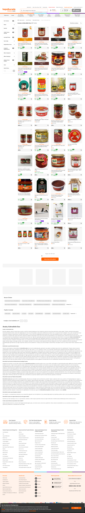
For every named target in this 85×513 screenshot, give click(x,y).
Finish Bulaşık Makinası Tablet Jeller (57, 452)
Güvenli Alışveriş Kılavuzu (7, 490)
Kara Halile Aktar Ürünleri (39, 437)
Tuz (3, 434)
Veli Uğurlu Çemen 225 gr (72, 144)
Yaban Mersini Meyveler (39, 433)
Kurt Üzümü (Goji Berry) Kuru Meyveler (58, 453)
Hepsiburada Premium (68, 7)
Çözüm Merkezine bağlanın (75, 478)
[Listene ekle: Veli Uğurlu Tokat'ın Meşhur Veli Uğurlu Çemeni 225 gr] (48, 105)
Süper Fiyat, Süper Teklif (37, 7)
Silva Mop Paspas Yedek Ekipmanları (57, 440)
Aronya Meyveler (38, 461)
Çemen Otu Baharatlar (39, 452)
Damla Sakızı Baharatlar (39, 446)
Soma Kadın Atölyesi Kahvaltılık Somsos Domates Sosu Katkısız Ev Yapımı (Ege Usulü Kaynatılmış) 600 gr (75, 194)
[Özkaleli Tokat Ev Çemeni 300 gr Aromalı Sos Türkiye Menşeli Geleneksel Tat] (58, 185)
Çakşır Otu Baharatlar (38, 448)
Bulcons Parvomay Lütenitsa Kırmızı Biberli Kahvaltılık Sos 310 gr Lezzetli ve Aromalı (41, 95)
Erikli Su (20, 432)
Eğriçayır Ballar (21, 456)
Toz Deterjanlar (5, 432)
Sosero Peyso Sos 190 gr (22, 219)
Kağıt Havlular (5, 452)
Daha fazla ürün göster (50, 259)
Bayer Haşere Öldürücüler (23, 465)
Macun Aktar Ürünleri (55, 455)
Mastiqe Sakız (53, 466)
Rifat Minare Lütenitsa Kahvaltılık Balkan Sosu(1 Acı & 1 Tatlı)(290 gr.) (24, 170)
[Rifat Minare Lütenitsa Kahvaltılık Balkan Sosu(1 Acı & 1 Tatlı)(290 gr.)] (25, 161)
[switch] (13, 21)
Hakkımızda (5, 477)
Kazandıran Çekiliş (70, 448)
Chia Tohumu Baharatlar (39, 439)
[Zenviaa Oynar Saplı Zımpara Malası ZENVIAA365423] (41, 210)
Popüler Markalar (70, 437)
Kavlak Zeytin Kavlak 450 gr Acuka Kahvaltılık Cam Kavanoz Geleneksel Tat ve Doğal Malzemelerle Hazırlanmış (41, 44)
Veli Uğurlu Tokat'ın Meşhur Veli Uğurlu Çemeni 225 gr (41, 120)
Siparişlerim (29, 7)
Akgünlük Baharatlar (38, 466)
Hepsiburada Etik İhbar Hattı (75, 490)
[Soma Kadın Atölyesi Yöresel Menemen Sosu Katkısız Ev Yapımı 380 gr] (75, 85)
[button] (25, 48)
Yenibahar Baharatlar (38, 450)
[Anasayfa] (18, 20)
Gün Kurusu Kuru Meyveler (56, 465)
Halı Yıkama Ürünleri (6, 465)
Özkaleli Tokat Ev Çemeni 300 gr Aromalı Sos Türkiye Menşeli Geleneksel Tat (57, 196)
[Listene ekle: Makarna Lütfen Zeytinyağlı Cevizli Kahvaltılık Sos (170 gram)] (31, 79)
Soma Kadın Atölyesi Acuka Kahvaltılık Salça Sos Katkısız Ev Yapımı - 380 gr (75, 170)
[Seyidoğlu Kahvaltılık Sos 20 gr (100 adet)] (41, 185)
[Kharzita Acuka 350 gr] (58, 234)
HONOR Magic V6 (70, 467)
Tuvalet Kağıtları (5, 441)
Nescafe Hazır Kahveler (23, 439)
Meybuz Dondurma (54, 446)
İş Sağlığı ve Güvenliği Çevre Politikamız (10, 492)
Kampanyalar (45, 7)
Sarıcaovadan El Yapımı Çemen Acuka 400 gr (75, 120)
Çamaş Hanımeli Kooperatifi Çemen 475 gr (74, 243)
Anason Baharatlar (38, 465)
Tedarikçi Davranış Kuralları (23, 483)
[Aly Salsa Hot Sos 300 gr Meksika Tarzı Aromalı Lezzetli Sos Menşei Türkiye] (25, 185)
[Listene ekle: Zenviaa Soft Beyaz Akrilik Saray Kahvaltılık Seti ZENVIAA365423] (64, 204)
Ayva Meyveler (37, 468)
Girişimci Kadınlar (52, 7)
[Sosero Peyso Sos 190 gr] (25, 210)
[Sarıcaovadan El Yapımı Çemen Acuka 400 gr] (75, 111)
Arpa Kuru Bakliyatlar (38, 453)
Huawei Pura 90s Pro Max (71, 443)
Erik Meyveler (53, 442)
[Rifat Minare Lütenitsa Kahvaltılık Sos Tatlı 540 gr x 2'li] (25, 136)
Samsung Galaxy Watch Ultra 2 (72, 465)
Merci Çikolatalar (22, 445)
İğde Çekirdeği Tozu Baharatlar (40, 463)
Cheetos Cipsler (54, 437)
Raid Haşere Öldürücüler (23, 454)
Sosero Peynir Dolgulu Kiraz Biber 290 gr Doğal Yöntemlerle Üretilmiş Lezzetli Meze (58, 69)
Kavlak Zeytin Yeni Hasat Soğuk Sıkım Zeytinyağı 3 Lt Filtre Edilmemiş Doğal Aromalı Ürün (25, 69)
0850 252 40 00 (75, 486)
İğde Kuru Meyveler (38, 440)
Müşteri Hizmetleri (59, 7)
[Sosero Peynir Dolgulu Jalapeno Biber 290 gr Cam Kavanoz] (75, 34)
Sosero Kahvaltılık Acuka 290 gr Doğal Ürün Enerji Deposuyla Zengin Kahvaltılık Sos (58, 171)
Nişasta (4, 448)
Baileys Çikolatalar (22, 435)
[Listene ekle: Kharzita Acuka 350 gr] (64, 228)
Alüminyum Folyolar (6, 443)
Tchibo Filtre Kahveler (55, 448)
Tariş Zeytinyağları (54, 450)
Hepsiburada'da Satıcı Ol (78, 7)
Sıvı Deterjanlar (5, 456)
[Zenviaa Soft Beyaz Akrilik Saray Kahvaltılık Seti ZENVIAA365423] (58, 210)
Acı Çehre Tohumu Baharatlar (40, 444)
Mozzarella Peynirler (54, 457)
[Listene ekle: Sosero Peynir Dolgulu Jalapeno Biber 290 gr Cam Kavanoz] (81, 27)
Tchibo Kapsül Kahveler (23, 450)
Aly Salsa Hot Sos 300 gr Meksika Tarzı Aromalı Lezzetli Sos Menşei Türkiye (24, 194)
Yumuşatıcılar (5, 467)
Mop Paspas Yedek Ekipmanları (8, 447)
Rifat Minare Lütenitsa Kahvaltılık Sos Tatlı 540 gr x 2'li (24, 146)
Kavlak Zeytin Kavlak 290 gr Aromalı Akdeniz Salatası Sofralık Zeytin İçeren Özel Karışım (41, 69)
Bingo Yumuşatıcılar (22, 461)
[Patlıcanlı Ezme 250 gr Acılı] (75, 210)
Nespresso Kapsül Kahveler (23, 437)
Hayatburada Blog (22, 477)
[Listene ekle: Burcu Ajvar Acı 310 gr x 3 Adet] (31, 228)
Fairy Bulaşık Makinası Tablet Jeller (25, 467)
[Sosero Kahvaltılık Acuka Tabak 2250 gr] (58, 136)
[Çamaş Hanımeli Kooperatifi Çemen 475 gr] (75, 234)
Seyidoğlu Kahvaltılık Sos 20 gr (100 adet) (41, 196)
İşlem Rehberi (21, 492)
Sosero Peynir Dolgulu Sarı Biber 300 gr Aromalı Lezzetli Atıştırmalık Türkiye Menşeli (58, 95)
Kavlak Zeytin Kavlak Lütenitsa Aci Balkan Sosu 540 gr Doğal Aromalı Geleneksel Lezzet (57, 44)
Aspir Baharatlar (38, 455)
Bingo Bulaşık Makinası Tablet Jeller (25, 463)
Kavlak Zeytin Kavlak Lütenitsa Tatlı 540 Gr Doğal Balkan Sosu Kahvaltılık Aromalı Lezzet (24, 44)
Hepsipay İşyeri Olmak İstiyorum (24, 481)
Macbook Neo (69, 447)
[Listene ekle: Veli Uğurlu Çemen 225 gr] (81, 130)
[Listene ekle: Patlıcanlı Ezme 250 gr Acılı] (81, 204)
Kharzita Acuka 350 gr (55, 242)
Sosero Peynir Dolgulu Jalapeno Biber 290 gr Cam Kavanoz (74, 44)
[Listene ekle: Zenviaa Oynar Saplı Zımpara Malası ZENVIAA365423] (48, 204)
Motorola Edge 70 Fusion (71, 452)
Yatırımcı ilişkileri (5, 481)
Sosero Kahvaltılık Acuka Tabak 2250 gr (58, 146)
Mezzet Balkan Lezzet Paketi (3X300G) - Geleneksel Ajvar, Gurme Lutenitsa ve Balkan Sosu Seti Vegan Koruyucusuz (74, 69)
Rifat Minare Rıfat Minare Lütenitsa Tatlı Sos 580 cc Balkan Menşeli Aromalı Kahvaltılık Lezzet (57, 121)
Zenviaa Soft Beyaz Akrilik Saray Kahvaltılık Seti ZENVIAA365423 (57, 219)
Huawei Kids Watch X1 (71, 441)
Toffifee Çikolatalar (54, 444)
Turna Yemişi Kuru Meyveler (56, 468)
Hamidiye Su (53, 435)
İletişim (4, 494)
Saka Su (20, 441)
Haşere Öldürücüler (6, 435)
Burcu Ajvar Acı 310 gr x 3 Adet (23, 243)
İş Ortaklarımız (5, 479)
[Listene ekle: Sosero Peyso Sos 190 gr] (31, 204)
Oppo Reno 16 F (70, 458)
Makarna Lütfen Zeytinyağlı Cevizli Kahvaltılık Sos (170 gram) (24, 95)
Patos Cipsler (21, 434)
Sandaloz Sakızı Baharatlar (39, 459)
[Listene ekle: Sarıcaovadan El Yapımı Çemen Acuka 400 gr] (81, 105)
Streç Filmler (5, 454)
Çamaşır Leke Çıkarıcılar (7, 439)
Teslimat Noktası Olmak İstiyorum (24, 487)
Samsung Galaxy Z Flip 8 (71, 463)
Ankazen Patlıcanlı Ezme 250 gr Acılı (74, 218)
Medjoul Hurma (37, 442)
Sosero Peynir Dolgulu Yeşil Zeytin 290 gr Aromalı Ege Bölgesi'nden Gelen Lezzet (42, 146)
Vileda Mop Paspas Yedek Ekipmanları (58, 433)
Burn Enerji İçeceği (54, 459)
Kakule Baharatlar (54, 463)
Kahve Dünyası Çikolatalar (23, 447)
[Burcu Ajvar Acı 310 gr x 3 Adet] (25, 234)
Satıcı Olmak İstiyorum (23, 479)
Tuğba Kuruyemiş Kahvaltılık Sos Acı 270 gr (41, 170)
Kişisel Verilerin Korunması (7, 487)
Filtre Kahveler (5, 450)
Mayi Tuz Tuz (21, 448)
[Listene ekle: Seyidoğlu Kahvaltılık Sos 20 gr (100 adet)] (48, 179)
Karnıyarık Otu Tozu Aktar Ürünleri (41, 435)
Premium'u (10, 11)
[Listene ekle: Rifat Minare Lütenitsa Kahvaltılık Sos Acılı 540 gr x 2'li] (31, 105)
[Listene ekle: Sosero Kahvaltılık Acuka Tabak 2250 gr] (64, 130)
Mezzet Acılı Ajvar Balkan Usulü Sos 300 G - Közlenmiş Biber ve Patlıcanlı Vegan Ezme (41, 244)
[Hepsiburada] (9, 9)
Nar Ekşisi (4, 463)
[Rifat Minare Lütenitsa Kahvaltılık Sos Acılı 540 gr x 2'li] (25, 111)
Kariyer (4, 485)
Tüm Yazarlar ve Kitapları (71, 434)
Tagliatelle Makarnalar (39, 457)
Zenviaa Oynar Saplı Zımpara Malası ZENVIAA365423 (41, 219)
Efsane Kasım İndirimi (71, 439)
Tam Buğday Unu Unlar (55, 439)
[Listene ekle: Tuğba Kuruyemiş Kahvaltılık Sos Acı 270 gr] (48, 154)
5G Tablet (69, 454)
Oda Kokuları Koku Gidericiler (8, 458)
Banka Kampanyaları (22, 490)
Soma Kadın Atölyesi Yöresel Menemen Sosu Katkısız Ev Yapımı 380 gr (74, 94)
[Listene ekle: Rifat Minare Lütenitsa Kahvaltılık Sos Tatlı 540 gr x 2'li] (31, 130)
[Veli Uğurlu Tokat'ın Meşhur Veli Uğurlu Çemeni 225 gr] (41, 111)
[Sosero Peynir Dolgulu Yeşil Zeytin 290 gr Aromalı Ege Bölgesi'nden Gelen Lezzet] (41, 136)
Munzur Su (21, 458)
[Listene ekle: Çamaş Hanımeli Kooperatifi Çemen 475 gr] (81, 228)
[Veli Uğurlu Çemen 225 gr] (75, 136)
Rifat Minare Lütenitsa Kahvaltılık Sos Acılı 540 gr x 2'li (24, 121)
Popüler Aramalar (70, 435)
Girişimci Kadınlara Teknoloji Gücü (25, 485)
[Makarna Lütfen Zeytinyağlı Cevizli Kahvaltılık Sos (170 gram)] (25, 85)
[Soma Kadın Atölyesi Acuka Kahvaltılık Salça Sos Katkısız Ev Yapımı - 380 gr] (75, 161)
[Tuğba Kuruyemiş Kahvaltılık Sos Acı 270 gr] (41, 161)
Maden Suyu (5, 437)
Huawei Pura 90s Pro (71, 445)
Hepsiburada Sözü (70, 432)
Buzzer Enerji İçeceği (22, 443)
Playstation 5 (69, 450)
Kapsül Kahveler (5, 445)
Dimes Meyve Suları (22, 452)
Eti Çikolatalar (53, 461)
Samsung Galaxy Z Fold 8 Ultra (72, 461)
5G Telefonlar (69, 456)
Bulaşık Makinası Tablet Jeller (8, 461)
